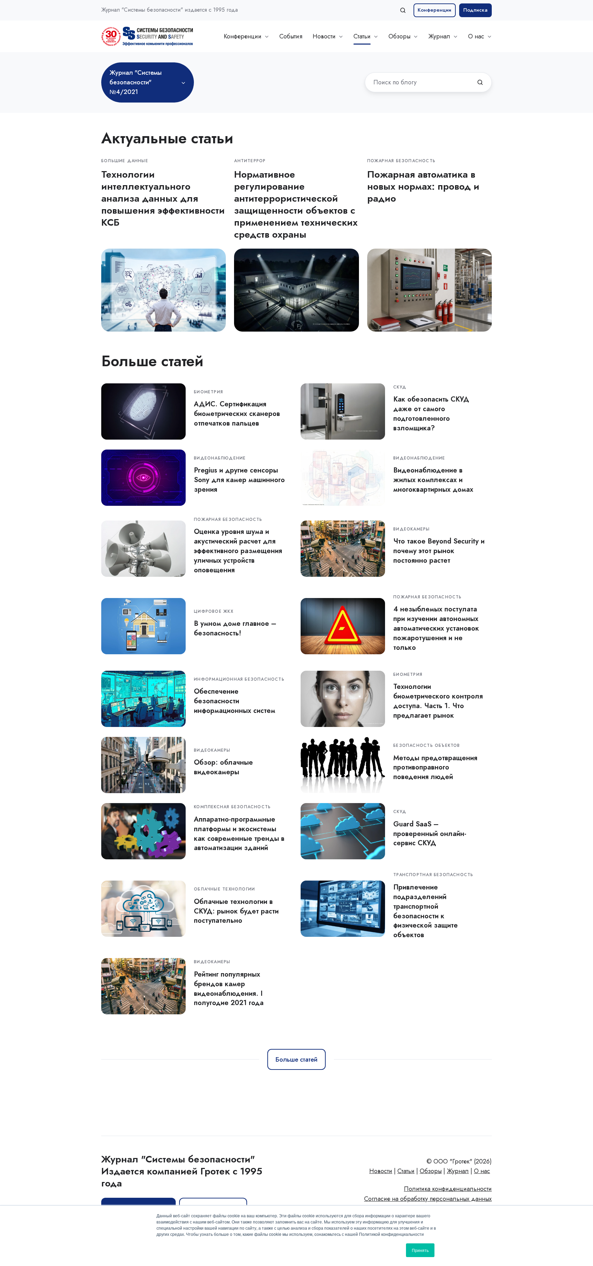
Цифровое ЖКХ (213, 611)
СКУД (399, 387)
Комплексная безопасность (232, 807)
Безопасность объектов (426, 745)
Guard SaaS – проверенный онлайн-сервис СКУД (429, 833)
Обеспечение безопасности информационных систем (234, 700)
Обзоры (399, 36)
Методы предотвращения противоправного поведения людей (435, 767)
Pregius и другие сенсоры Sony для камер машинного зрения (239, 479)
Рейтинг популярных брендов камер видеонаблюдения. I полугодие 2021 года (229, 988)
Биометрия (208, 392)
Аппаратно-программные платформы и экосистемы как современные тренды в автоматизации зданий (239, 833)
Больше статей (296, 1059)
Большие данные (124, 161)
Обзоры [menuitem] (431, 1171)
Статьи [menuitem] (406, 1171)
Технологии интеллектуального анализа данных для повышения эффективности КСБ (163, 198)
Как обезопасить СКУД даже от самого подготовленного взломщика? (431, 413)
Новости (324, 36)
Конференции (434, 10)
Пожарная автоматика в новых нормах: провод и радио (423, 186)
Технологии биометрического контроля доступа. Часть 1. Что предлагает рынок (438, 701)
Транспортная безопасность (433, 875)
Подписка (475, 10)
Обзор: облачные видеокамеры (223, 767)
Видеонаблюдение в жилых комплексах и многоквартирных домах (433, 479)
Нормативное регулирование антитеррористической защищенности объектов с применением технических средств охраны (296, 204)
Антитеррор (250, 161)
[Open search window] (402, 10)
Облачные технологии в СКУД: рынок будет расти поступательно (236, 911)
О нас (476, 36)
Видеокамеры (411, 529)
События (290, 36)
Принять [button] (420, 1250)
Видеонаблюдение (220, 458)
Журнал (439, 36)
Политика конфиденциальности (448, 1188)
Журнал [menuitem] (458, 1171)
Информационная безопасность (239, 679)
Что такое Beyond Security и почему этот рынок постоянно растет (439, 550)
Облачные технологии (224, 889)
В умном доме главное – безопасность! (235, 628)
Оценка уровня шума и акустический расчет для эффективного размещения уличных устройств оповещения (238, 551)
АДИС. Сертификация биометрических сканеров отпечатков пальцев (237, 413)
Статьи (362, 36)
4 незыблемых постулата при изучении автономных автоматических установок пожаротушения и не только (436, 628)
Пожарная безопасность (401, 161)
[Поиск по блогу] (480, 82)
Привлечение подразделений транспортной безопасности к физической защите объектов (425, 911)
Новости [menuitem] (380, 1171)
